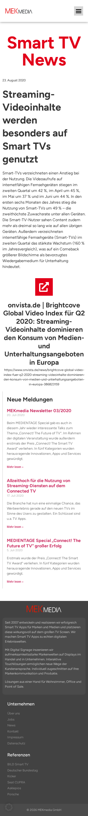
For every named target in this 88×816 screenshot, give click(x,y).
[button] (78, 11)
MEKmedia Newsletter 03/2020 (39, 410)
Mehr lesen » (15, 467)
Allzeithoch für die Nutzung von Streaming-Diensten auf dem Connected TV (38, 486)
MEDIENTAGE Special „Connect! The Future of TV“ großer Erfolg (44, 543)
